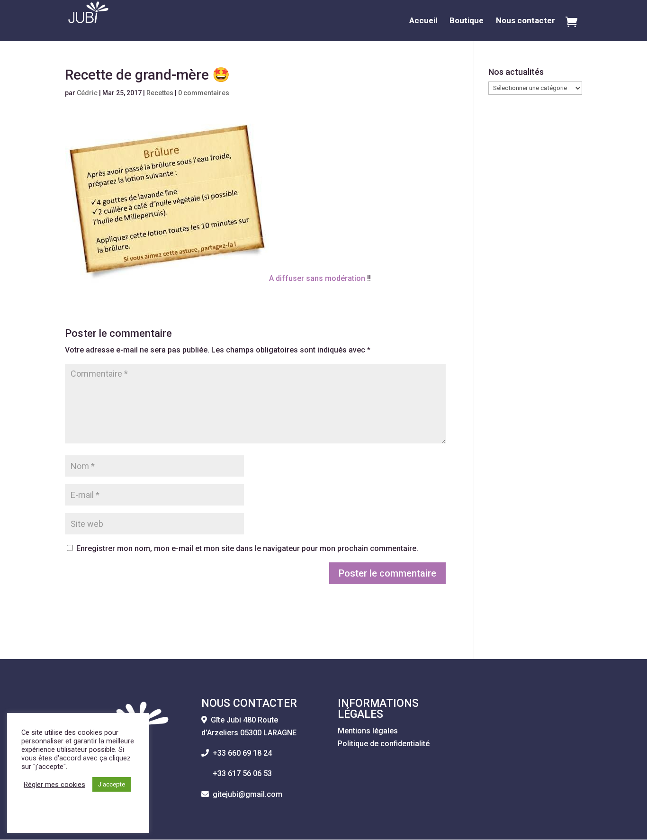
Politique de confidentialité (384, 743)
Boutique (466, 21)
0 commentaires (203, 93)
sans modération (334, 278)
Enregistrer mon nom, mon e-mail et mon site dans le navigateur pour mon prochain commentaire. (247, 548)
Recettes (159, 93)
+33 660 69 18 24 (242, 753)
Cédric (87, 93)
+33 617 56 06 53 (236, 773)
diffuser (290, 278)
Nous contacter (525, 21)
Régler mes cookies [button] (54, 784)
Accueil (423, 21)
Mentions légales (368, 730)
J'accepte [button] (111, 784)
